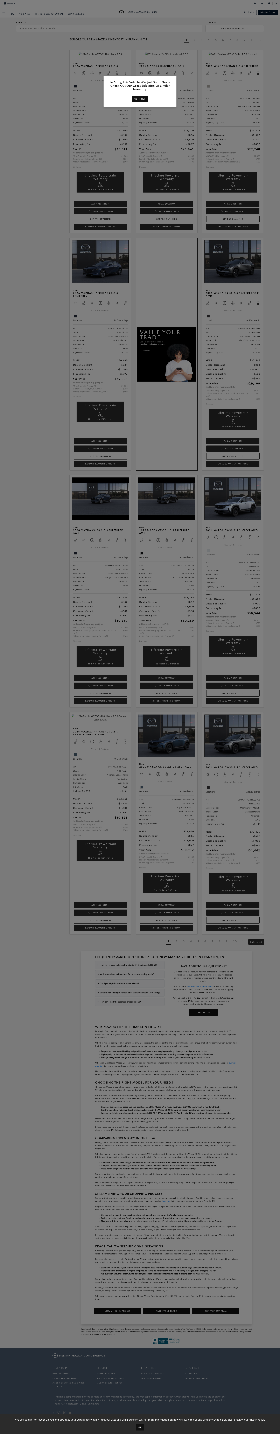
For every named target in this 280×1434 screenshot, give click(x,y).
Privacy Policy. (257, 1419)
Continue (140, 99)
